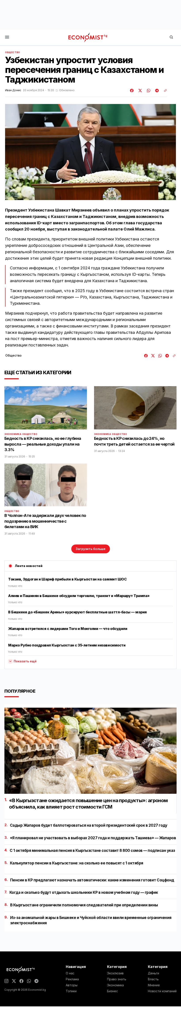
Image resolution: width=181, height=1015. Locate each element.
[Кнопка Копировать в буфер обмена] (163, 90)
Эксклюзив (115, 973)
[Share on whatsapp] (148, 90)
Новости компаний (162, 991)
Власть (153, 979)
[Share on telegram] (156, 90)
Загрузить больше (91, 549)
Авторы (71, 985)
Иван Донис (13, 90)
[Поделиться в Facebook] (132, 90)
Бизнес (112, 991)
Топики (71, 991)
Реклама (72, 979)
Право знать (116, 979)
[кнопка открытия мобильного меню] (7, 37)
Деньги (153, 973)
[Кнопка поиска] (171, 37)
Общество (12, 52)
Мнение (154, 985)
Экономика (12, 434)
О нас (70, 973)
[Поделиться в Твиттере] (139, 90)
